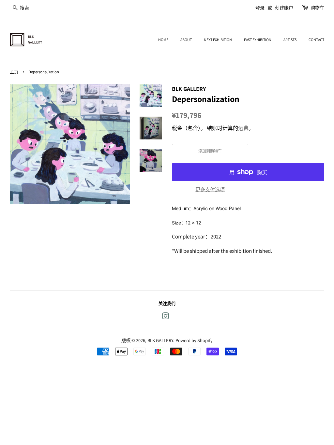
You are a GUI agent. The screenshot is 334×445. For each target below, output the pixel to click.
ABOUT (186, 39)
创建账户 (284, 8)
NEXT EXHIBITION (218, 39)
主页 (14, 72)
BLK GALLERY (160, 340)
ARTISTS (289, 39)
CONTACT (316, 39)
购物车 (317, 8)
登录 (260, 8)
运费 (243, 128)
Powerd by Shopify (194, 340)
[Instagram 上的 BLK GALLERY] (165, 317)
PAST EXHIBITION (257, 39)
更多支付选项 (210, 189)
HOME (163, 39)
